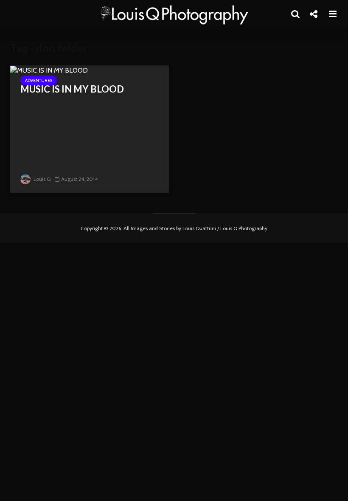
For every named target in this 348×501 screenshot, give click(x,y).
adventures (38, 80)
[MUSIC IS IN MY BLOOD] (49, 70)
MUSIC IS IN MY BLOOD (72, 89)
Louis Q (41, 179)
